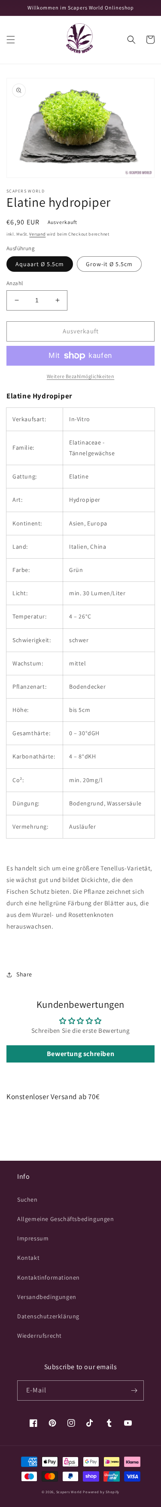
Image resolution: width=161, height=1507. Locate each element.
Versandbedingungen (46, 1297)
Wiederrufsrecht (39, 1335)
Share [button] (24, 974)
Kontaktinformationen (48, 1277)
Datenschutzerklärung (48, 1316)
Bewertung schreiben (80, 1053)
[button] (10, 39)
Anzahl (14, 283)
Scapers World (69, 1491)
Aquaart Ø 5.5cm (39, 264)
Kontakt (28, 1258)
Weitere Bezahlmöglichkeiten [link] (81, 376)
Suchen (27, 1199)
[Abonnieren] (134, 1390)
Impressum (33, 1238)
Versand (37, 234)
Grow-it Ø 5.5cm (109, 264)
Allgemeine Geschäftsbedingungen (65, 1219)
